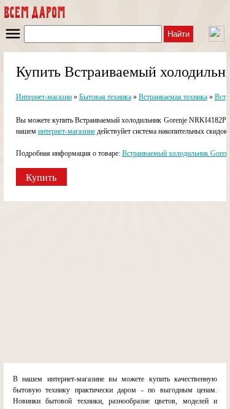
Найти (178, 34)
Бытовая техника (105, 97)
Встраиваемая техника (173, 97)
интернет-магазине (66, 131)
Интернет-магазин (44, 97)
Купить (41, 177)
